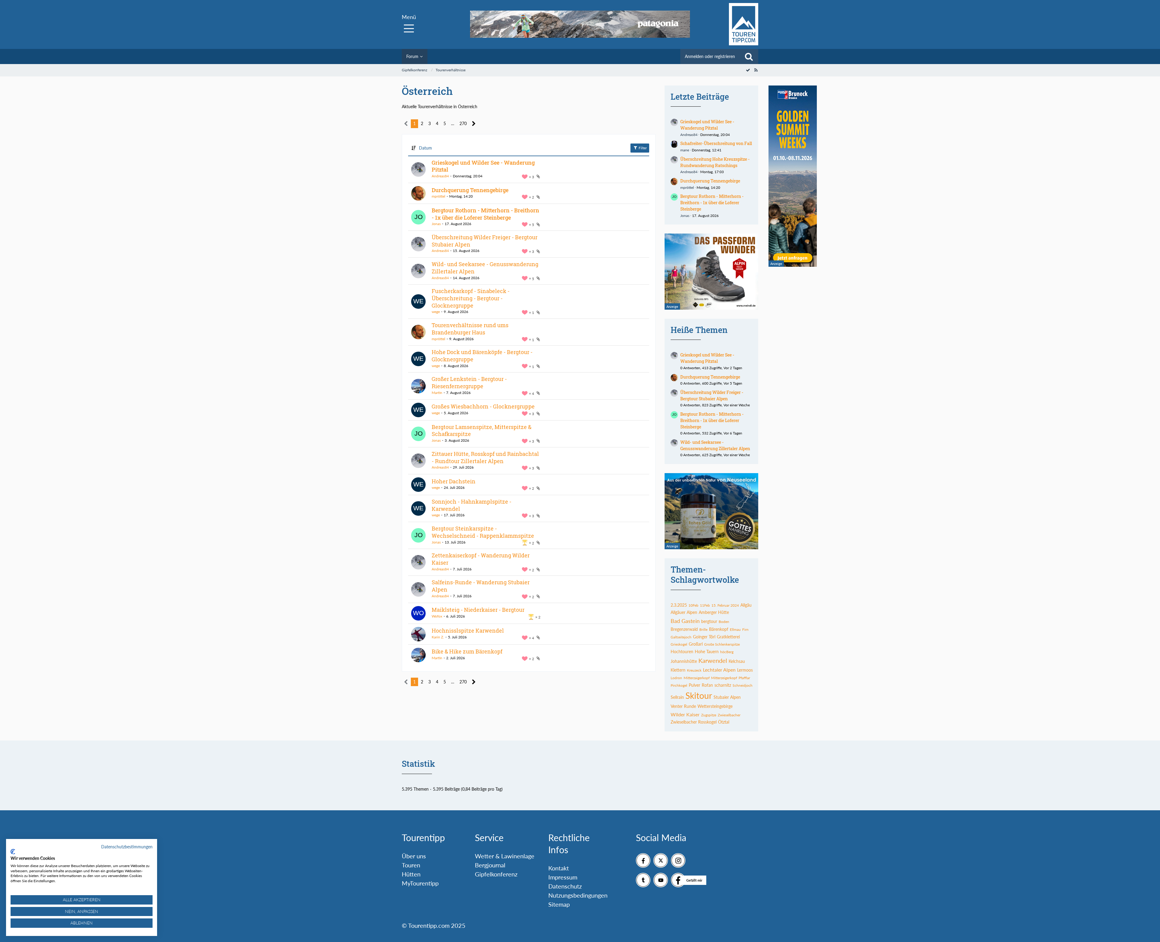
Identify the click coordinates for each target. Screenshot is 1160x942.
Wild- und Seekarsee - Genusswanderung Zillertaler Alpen (485, 267)
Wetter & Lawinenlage (504, 856)
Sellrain (677, 697)
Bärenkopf (718, 629)
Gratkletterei (728, 636)
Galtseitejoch (681, 637)
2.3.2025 (679, 605)
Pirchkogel (679, 685)
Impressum (562, 877)
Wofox (437, 616)
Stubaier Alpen (727, 697)
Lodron (676, 678)
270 (463, 123)
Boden (724, 621)
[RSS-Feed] (755, 70)
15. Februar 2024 (725, 605)
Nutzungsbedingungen (577, 895)
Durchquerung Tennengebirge (470, 190)
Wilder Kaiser (685, 714)
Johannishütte (684, 661)
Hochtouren (682, 651)
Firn (745, 629)
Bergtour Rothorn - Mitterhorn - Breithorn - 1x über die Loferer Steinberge (485, 214)
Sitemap (559, 904)
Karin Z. (438, 637)
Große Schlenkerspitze (722, 644)
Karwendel (712, 660)
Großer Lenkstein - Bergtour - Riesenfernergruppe (469, 382)
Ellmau (735, 629)
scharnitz (722, 685)
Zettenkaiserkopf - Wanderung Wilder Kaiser (481, 559)
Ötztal (723, 721)
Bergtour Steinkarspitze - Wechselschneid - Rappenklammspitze (483, 532)
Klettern (678, 670)
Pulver (694, 685)
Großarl (696, 644)
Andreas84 (440, 176)
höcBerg (726, 652)
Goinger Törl (704, 636)
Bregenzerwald (684, 629)
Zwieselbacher (729, 715)
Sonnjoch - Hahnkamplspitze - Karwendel (471, 505)
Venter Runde (683, 706)
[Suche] (749, 56)
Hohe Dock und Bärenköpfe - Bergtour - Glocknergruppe (482, 355)
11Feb (705, 605)
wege (436, 311)
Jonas (436, 223)
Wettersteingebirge (715, 706)
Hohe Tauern (707, 651)
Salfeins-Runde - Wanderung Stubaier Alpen (481, 586)
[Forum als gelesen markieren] (748, 70)
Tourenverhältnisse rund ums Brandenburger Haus (470, 328)
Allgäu (746, 605)
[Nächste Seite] (473, 123)
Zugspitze (708, 715)
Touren (411, 865)
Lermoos (745, 670)
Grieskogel (679, 644)
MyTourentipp (420, 883)
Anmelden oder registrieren (710, 56)
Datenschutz (565, 886)
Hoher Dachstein (453, 481)
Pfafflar (744, 678)
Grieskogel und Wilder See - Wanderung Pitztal (483, 166)
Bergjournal (490, 865)
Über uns (414, 856)
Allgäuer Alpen (684, 612)
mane (684, 150)
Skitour (698, 695)
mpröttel (438, 196)
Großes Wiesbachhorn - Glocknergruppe (483, 406)
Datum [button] (425, 147)
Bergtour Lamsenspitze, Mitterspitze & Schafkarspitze (481, 430)
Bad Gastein (685, 621)
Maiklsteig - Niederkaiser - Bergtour (478, 609)
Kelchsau (737, 661)
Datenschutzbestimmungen (127, 846)
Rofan (707, 685)
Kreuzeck (694, 670)
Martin (437, 392)
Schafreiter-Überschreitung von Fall (716, 143)
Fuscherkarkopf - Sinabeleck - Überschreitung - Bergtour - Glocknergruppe (471, 298)
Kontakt (558, 868)
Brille (703, 629)
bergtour (709, 621)
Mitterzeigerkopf (724, 678)
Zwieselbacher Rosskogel (694, 721)
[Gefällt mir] (678, 880)
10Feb (693, 605)
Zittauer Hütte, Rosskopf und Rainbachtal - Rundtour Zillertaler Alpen (485, 457)
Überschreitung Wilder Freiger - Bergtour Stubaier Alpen (484, 241)
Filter (642, 148)
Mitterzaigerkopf (697, 678)
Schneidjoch (742, 685)
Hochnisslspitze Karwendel (468, 630)
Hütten (411, 874)
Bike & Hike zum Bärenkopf (467, 651)
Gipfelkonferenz (496, 874)
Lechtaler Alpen (719, 670)
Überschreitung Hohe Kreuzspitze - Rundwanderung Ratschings (715, 162)
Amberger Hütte (714, 612)
